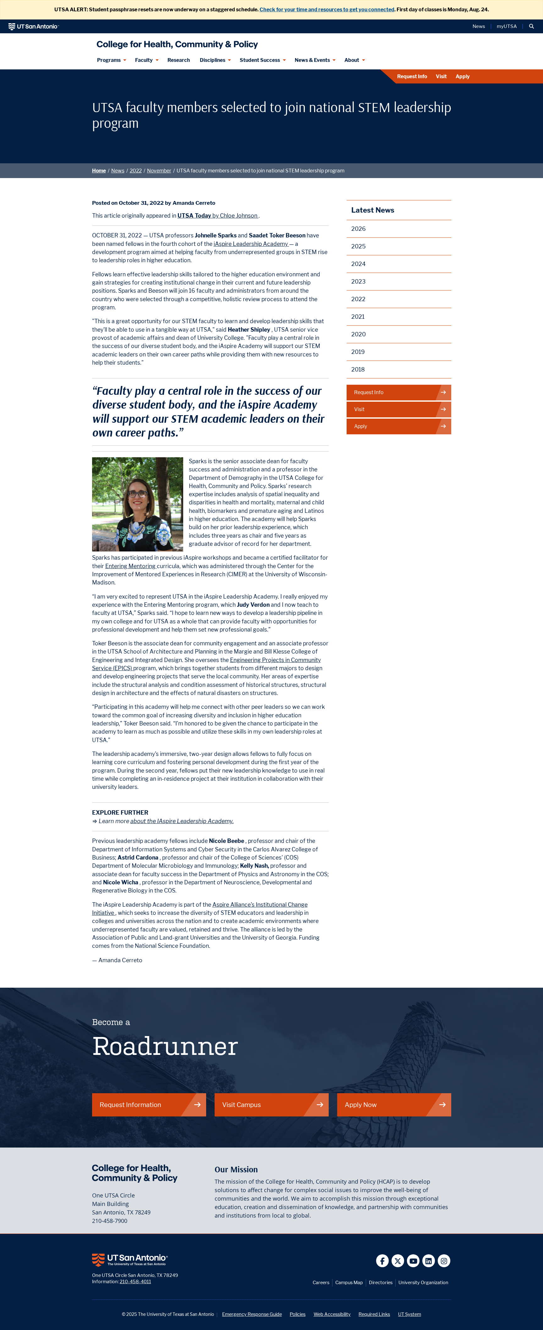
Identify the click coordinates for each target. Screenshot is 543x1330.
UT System (409, 1314)
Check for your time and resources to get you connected (327, 10)
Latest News (372, 210)
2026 (358, 228)
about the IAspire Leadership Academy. (182, 821)
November (159, 171)
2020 (358, 334)
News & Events (312, 60)
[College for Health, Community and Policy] (176, 42)
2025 (358, 246)
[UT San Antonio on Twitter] (398, 1260)
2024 (358, 264)
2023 (358, 281)
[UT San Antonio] (33, 26)
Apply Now (361, 1105)
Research (178, 60)
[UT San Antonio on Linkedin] (428, 1260)
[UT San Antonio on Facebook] (382, 1260)
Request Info (412, 76)
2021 (358, 316)
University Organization (423, 1282)
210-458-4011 (135, 1281)
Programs (109, 60)
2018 (358, 369)
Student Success (260, 60)
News (479, 26)
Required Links (374, 1314)
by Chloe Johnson (218, 215)
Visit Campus (241, 1105)
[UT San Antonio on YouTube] (413, 1260)
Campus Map (349, 1282)
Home (99, 171)
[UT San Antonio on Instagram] (444, 1260)
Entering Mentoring (131, 566)
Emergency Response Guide (252, 1314)
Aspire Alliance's (234, 904)
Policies (297, 1314)
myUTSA (507, 26)
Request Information (130, 1105)
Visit (441, 76)
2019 (358, 352)
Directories (380, 1282)
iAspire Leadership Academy (251, 244)
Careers (321, 1282)
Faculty (144, 60)
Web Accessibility (332, 1314)
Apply (463, 76)
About (351, 60)
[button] (532, 26)
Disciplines (212, 60)
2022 (136, 171)
